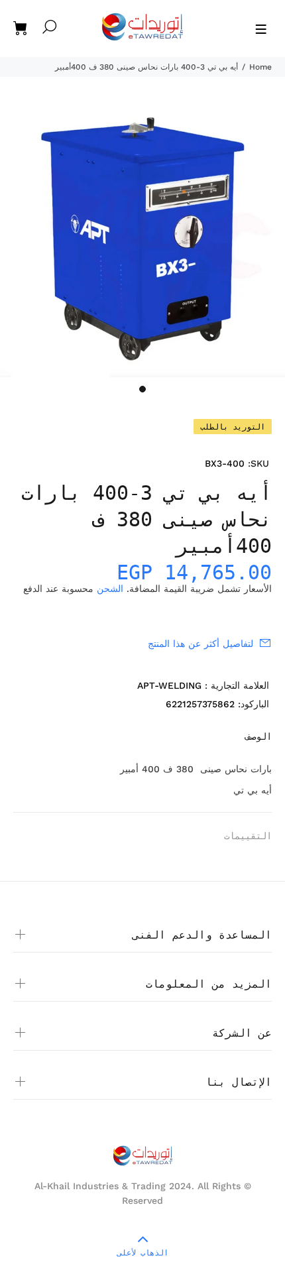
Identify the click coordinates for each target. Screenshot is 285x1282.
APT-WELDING (169, 685)
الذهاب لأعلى (142, 1252)
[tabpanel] (142, 238)
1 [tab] (142, 389)
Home (260, 67)
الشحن (110, 588)
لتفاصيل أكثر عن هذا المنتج (200, 643)
